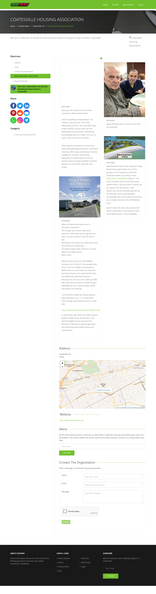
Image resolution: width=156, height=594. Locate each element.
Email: (64, 483)
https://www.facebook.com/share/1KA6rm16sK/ (81, 310)
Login (140, 5)
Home (105, 5)
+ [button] (62, 363)
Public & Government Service (25, 135)
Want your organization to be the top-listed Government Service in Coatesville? (33, 89)
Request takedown (21, 81)
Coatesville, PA (38, 26)
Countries (128, 5)
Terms (60, 562)
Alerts (16, 67)
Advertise (85, 558)
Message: (65, 491)
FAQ (59, 571)
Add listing (85, 562)
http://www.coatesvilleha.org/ (72, 420)
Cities (115, 5)
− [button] (62, 366)
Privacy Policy (63, 566)
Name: (64, 475)
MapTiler (124, 408)
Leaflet (117, 408)
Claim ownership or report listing (26, 76)
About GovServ (64, 558)
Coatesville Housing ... (103, 390)
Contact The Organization (23, 71)
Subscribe (67, 453)
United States (23, 26)
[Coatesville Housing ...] (103, 385)
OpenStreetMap (133, 408)
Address (17, 63)
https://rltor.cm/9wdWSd (116, 178)
